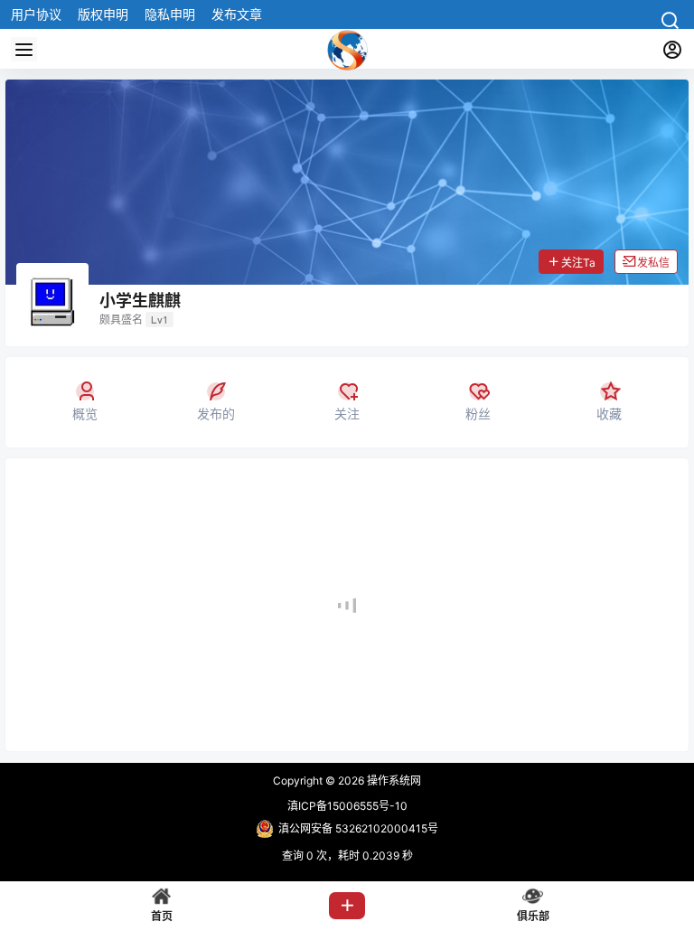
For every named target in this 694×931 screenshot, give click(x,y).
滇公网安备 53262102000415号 (358, 828)
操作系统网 (392, 780)
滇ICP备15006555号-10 (347, 806)
